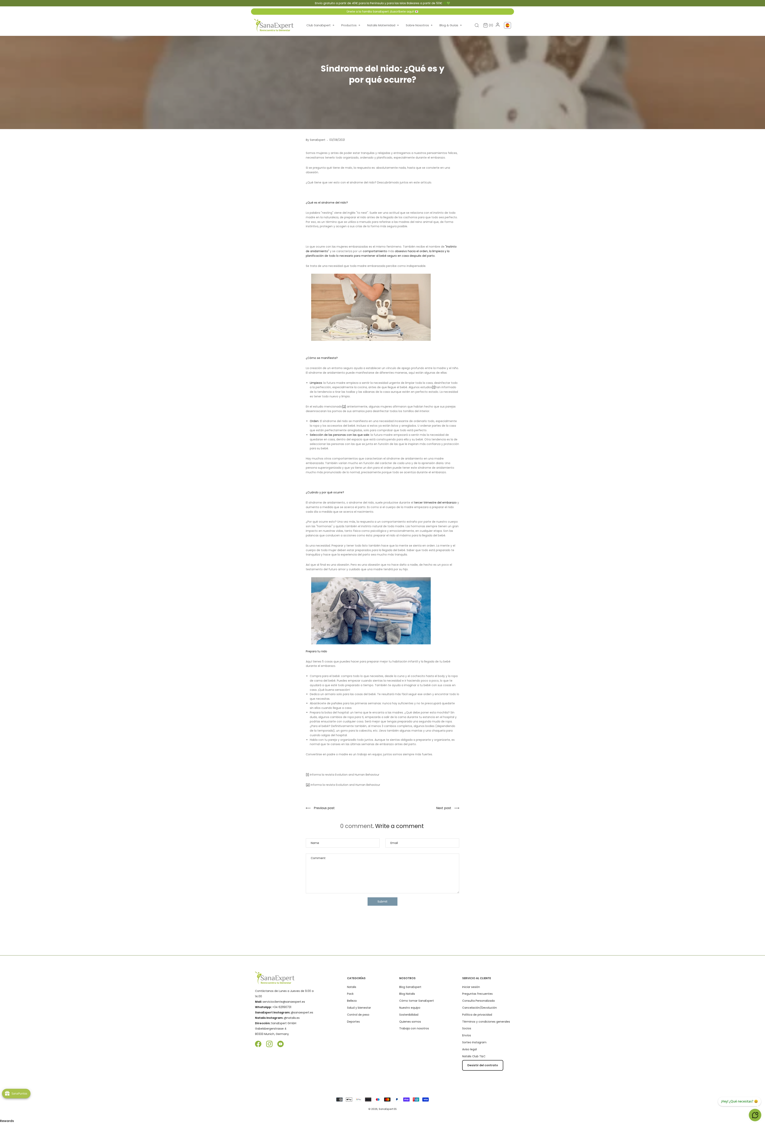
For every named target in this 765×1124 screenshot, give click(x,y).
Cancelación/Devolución (479, 1008)
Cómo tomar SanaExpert (416, 1001)
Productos (350, 25)
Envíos (466, 1035)
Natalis (351, 987)
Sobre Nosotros (419, 25)
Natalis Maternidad (383, 25)
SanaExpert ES (388, 1109)
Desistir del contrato (482, 1065)
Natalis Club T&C (473, 1056)
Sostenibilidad (408, 1015)
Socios (466, 1028)
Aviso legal (469, 1049)
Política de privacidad (477, 1015)
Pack (350, 994)
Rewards (7, 1121)
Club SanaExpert (320, 25)
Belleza (352, 1001)
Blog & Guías (450, 25)
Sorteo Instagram (474, 1042)
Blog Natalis (407, 994)
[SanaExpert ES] (274, 25)
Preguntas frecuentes (477, 994)
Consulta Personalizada (478, 1001)
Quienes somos (410, 1022)
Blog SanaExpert (410, 987)
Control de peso (358, 1015)
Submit (382, 901)
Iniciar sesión (471, 987)
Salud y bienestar (359, 1008)
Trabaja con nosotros (414, 1028)
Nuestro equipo (409, 1008)
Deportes (353, 1022)
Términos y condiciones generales (486, 1022)
